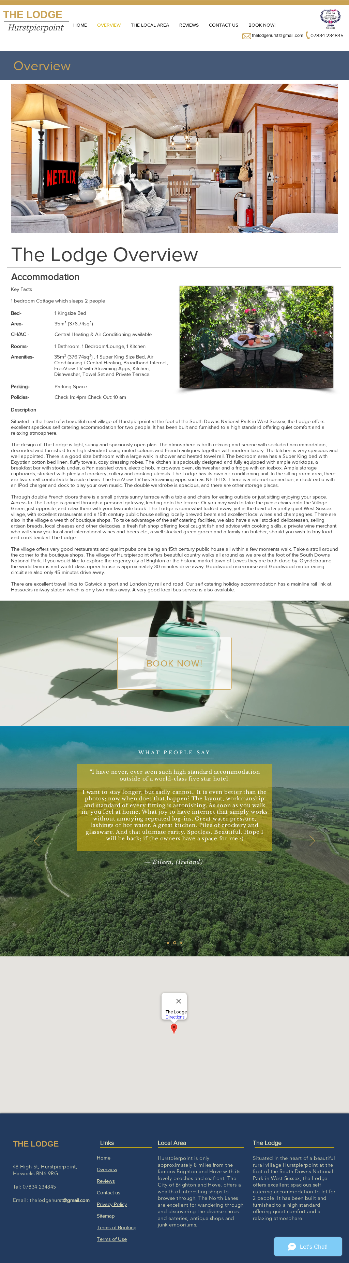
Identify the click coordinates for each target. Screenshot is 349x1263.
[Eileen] (174, 943)
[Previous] (37, 841)
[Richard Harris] (168, 943)
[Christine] (180, 942)
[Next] (312, 841)
